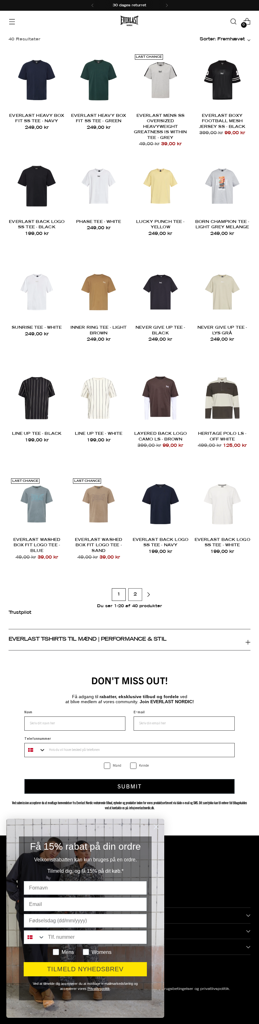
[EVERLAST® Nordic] (129, 21)
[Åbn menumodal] (11, 21)
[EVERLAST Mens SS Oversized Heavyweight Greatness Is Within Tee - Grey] (160, 80)
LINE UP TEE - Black (37, 433)
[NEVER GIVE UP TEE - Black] (160, 292)
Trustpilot (20, 613)
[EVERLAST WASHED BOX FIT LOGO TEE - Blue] (37, 504)
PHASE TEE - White (98, 222)
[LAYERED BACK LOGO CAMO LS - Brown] (160, 398)
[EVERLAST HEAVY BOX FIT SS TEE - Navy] (37, 80)
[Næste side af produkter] (148, 594)
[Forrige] (92, 5)
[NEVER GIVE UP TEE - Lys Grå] (222, 292)
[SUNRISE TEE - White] (37, 292)
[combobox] (35, 750)
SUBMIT (129, 786)
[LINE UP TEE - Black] (37, 398)
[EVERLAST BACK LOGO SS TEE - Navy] (160, 504)
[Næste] (167, 5)
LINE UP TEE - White (98, 433)
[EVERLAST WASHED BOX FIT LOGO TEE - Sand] (98, 504)
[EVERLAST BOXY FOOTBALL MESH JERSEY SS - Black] (222, 80)
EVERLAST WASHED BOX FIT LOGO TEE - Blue (37, 545)
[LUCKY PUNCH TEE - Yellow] (160, 186)
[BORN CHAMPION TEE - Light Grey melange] (222, 186)
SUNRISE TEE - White (37, 327)
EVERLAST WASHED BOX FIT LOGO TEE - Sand (98, 545)
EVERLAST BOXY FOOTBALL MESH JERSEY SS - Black (222, 121)
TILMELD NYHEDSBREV (85, 969)
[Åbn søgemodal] (233, 21)
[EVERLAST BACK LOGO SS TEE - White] (222, 504)
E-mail (139, 712)
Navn (28, 712)
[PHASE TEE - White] (98, 186)
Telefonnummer (37, 738)
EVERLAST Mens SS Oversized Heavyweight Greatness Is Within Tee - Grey (160, 127)
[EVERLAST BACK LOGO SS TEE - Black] (37, 186)
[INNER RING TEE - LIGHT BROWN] (98, 292)
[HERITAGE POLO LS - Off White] (222, 398)
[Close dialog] (156, 826)
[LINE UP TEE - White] (98, 398)
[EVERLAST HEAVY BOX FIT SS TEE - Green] (98, 80)
